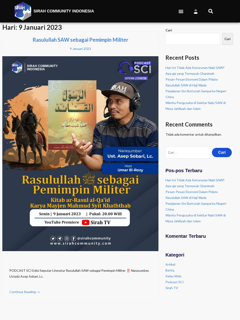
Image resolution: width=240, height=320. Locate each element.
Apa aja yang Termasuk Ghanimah (189, 73)
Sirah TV (171, 288)
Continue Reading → (24, 292)
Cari (168, 30)
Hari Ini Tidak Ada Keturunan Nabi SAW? (195, 68)
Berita (169, 270)
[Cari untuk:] (199, 152)
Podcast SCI (174, 282)
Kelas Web (173, 276)
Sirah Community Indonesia (64, 11)
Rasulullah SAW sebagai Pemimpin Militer (80, 40)
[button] (181, 11)
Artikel (170, 264)
